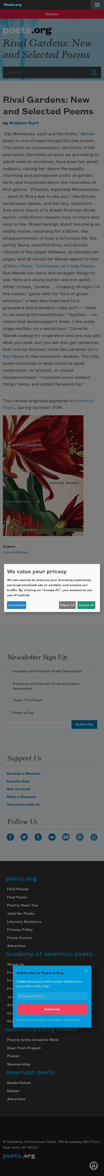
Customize (16, 605)
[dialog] (52, 588)
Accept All (86, 605)
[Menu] (97, 5)
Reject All (67, 605)
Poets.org (13, 5)
